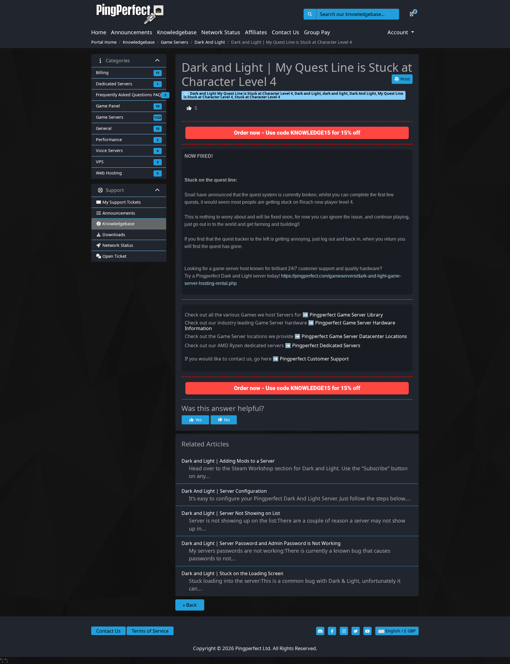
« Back (190, 605)
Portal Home (104, 42)
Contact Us (285, 32)
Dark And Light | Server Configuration (296, 495)
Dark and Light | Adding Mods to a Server (295, 468)
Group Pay (317, 32)
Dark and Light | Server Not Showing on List (293, 521)
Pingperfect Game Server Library (346, 314)
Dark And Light (209, 42)
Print (404, 79)
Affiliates (256, 32)
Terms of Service (150, 631)
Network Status (220, 32)
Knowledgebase (177, 32)
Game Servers (174, 42)
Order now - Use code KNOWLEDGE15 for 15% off (297, 132)
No (226, 419)
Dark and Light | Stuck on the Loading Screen (291, 581)
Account (399, 32)
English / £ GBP (400, 631)
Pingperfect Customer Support (314, 358)
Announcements (131, 32)
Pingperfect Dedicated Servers (326, 345)
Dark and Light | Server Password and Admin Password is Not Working (286, 551)
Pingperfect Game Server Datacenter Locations (354, 336)
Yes (198, 419)
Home (98, 32)
